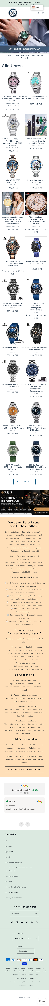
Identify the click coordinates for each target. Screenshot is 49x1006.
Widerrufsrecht (11, 876)
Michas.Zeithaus (19, 968)
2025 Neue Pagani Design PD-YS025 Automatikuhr (36, 97)
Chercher (8, 846)
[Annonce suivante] (44, 3)
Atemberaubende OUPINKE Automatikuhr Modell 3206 (13, 263)
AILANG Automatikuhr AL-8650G (36, 181)
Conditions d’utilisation (25, 978)
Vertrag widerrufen (13, 898)
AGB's (7, 841)
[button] (4, 13)
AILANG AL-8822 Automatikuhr (13, 181)
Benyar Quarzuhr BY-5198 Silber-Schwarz (13, 385)
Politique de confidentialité (25, 974)
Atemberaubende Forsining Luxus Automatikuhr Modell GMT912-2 (36, 220)
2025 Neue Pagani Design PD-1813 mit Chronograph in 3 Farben (13, 98)
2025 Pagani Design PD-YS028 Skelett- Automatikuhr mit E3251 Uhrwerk (13, 142)
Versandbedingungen (13, 862)
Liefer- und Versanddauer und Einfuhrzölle (18, 869)
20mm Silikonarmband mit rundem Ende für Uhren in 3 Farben (36, 141)
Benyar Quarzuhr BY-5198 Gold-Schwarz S (36, 348)
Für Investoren (11, 892)
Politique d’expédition (19, 982)
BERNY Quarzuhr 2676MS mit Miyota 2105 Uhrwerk (13, 427)
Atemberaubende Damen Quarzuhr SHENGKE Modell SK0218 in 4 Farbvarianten (12, 220)
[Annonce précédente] (4, 3)
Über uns (8, 881)
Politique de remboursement (34, 971)
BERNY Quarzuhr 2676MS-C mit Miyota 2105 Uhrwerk (36, 428)
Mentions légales (26, 985)
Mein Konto (24, 998)
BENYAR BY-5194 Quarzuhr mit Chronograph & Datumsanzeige (36, 306)
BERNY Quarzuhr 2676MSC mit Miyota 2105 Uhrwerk (13, 467)
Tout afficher (24, 482)
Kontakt (8, 857)
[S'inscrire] (36, 913)
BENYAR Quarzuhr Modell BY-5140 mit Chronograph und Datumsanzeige (36, 387)
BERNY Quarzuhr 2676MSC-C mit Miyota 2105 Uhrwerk (36, 467)
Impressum (9, 852)
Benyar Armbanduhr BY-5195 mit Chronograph (13, 304)
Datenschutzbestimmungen (16, 887)
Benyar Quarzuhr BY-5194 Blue (13, 348)
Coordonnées (37, 982)
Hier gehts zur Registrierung (24, 769)
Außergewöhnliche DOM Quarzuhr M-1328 (36, 262)
